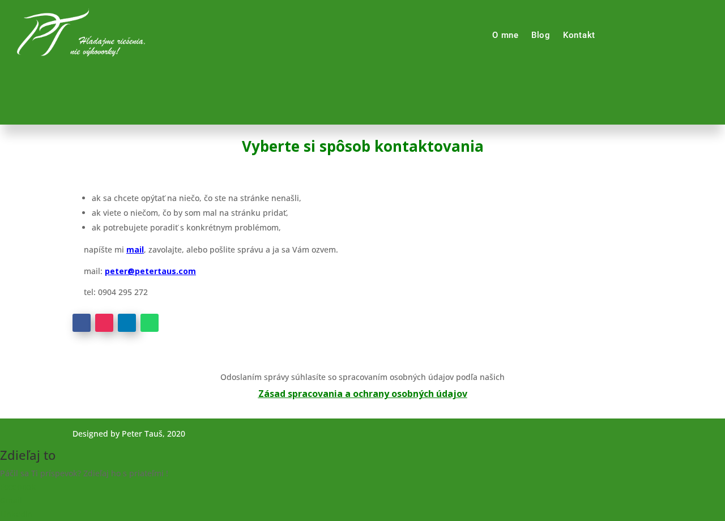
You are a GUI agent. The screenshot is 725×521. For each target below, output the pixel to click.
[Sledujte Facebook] (81, 323)
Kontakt (579, 35)
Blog (541, 35)
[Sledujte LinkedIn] (127, 323)
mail (135, 249)
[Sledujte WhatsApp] (149, 323)
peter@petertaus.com (150, 271)
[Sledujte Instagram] (104, 323)
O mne (505, 35)
